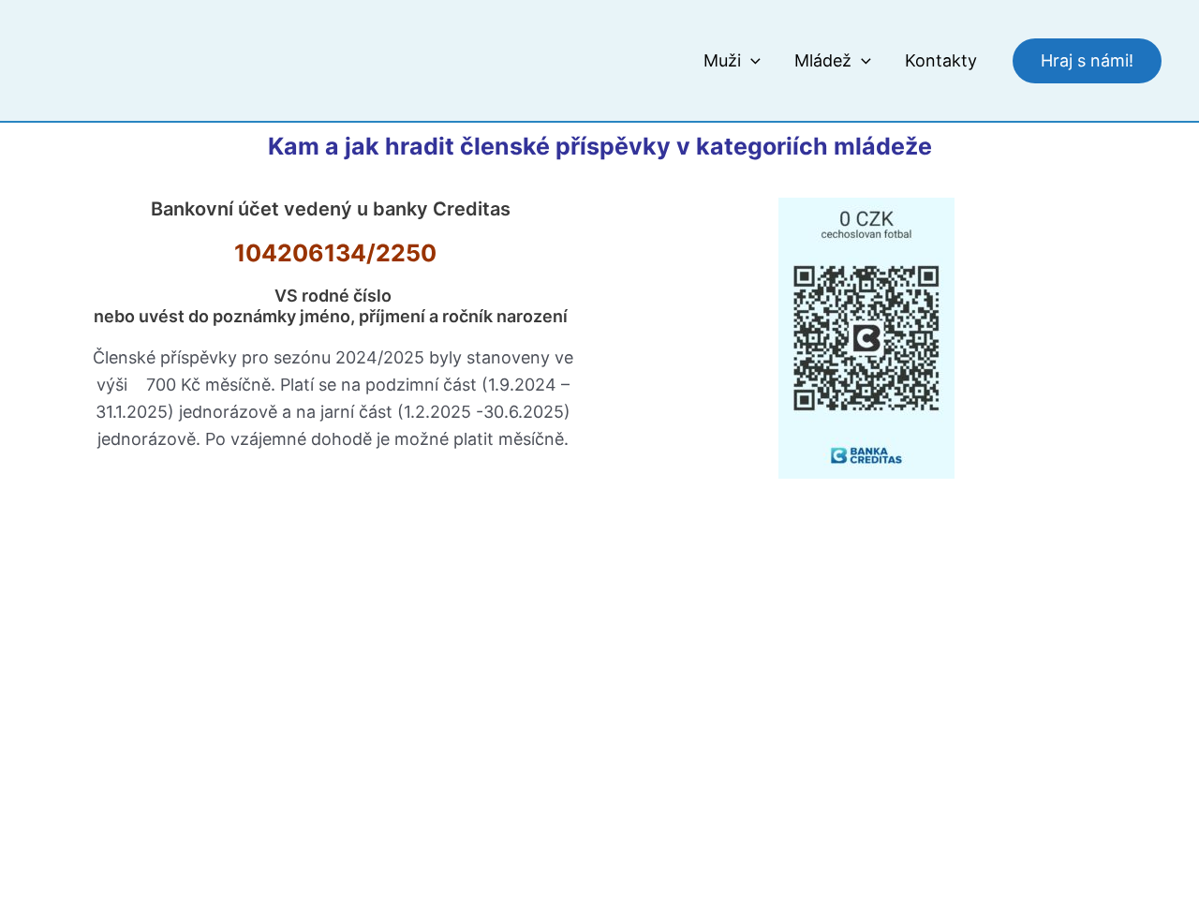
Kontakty (941, 60)
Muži (722, 60)
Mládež (822, 60)
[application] (751, 61)
